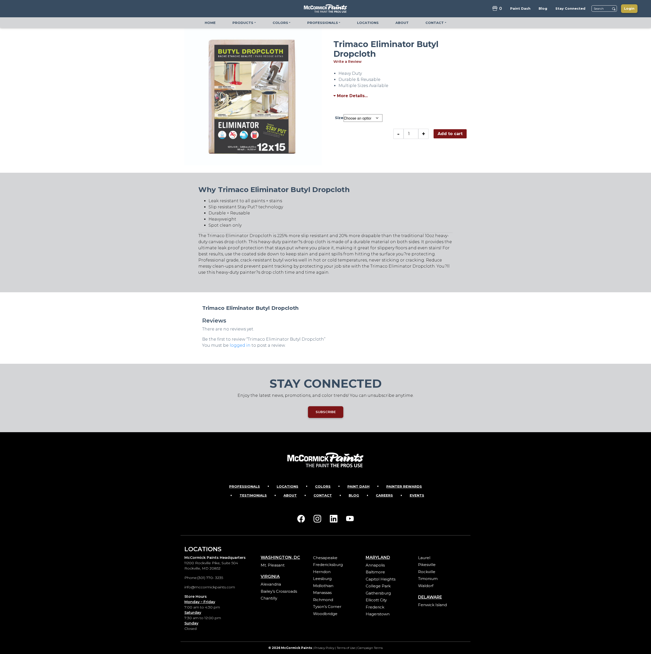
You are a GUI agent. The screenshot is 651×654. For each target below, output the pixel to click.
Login (629, 8)
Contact (323, 495)
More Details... (352, 95)
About (290, 495)
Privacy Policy (324, 648)
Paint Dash (358, 486)
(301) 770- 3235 (210, 577)
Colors (323, 486)
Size (339, 117)
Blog (354, 495)
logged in (240, 345)
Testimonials (253, 495)
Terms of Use (346, 648)
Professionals (244, 486)
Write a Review (347, 61)
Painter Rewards (404, 486)
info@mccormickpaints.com (209, 587)
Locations (287, 486)
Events (417, 495)
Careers (384, 495)
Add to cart (450, 133)
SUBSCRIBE (326, 412)
